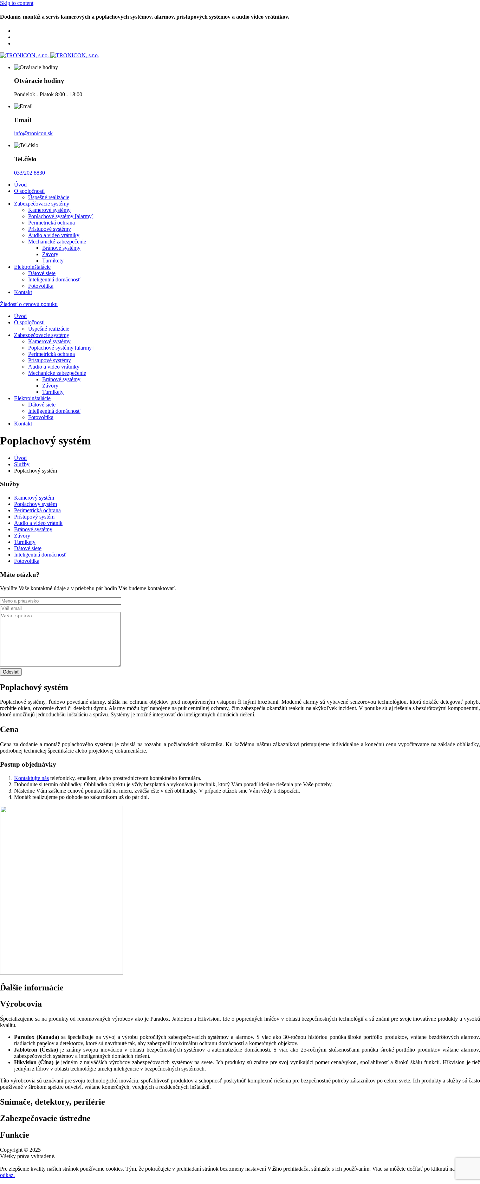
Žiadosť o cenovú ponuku (29, 304)
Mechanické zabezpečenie (57, 242)
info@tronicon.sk (33, 133)
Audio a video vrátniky (53, 235)
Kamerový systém (34, 498)
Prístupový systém (34, 517)
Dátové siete (42, 273)
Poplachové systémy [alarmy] (60, 216)
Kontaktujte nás (31, 778)
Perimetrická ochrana (51, 223)
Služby (22, 464)
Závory (50, 254)
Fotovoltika (40, 286)
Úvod (20, 185)
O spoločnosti (29, 191)
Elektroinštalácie (32, 267)
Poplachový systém (35, 504)
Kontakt (23, 292)
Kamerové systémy (49, 210)
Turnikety (53, 261)
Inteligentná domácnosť (54, 279)
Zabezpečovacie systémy (41, 204)
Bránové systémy (61, 248)
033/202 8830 (29, 173)
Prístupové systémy (49, 229)
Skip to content (16, 3)
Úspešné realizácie (48, 197)
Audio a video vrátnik (38, 523)
